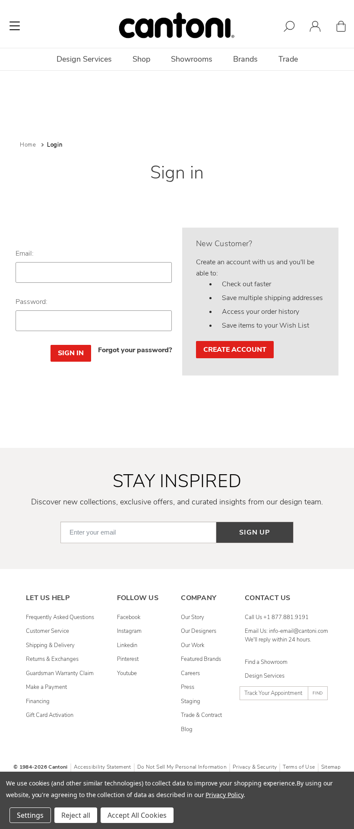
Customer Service (47, 631)
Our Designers (198, 631)
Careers (190, 673)
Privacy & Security (255, 766)
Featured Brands (201, 659)
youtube (127, 673)
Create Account (234, 349)
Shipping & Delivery (50, 645)
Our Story (192, 617)
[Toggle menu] (14, 26)
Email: (25, 253)
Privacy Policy (224, 795)
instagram (129, 631)
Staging (190, 701)
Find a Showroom (266, 662)
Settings (30, 815)
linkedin (127, 645)
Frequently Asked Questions (60, 617)
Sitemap (331, 766)
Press (187, 687)
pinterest (128, 659)
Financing (38, 701)
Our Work (192, 645)
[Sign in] (315, 27)
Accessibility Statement (102, 766)
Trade (288, 59)
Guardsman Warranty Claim (60, 673)
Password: (31, 302)
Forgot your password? (135, 350)
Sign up (254, 532)
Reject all (75, 815)
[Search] (289, 27)
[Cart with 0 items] (341, 27)
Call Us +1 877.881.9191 (277, 617)
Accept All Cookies (137, 815)
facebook (128, 617)
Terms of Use (299, 766)
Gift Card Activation (49, 715)
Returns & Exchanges (52, 659)
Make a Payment (46, 687)
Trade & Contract (201, 715)
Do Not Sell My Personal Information (182, 766)
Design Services (264, 676)
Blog (187, 729)
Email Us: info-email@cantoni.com (286, 631)
